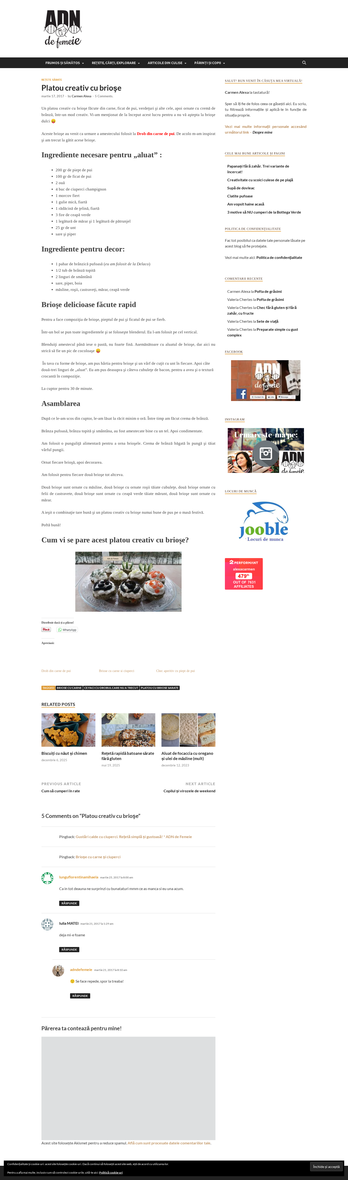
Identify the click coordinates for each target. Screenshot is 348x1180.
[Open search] (304, 62)
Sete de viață (267, 321)
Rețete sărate (51, 79)
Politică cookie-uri (111, 1172)
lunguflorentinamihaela (78, 877)
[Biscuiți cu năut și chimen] (68, 731)
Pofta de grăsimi (268, 291)
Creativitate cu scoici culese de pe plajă (260, 179)
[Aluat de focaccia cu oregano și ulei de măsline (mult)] (188, 731)
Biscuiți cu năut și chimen (64, 753)
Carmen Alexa (81, 96)
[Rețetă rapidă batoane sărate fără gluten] (129, 731)
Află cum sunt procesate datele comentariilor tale (169, 1143)
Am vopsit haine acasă (245, 204)
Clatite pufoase (240, 196)
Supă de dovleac (241, 188)
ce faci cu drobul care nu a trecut (111, 688)
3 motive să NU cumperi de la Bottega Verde (264, 212)
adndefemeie (81, 969)
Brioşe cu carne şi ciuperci (98, 856)
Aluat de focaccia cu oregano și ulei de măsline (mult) (187, 756)
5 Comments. (104, 96)
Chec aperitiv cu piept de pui (175, 671)
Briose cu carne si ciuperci (116, 671)
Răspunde (69, 903)
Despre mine (262, 132)
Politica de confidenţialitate (279, 257)
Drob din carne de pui (155, 133)
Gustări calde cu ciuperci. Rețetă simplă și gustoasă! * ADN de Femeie (134, 836)
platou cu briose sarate (159, 688)
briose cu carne (69, 688)
